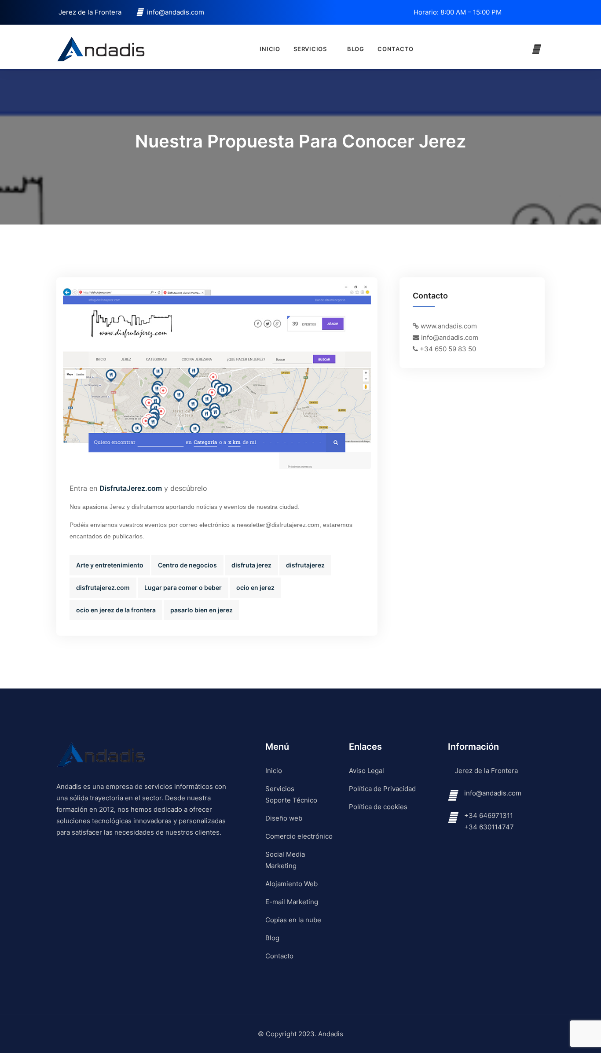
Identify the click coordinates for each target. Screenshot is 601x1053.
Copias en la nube (293, 920)
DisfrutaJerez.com (130, 488)
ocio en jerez (255, 587)
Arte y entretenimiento (109, 565)
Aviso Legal (366, 770)
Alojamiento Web (291, 884)
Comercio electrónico (299, 836)
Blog (355, 48)
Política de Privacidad (382, 788)
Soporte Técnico (291, 800)
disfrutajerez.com (103, 587)
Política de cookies (378, 807)
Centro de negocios (187, 565)
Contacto (395, 48)
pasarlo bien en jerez (201, 610)
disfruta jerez (251, 565)
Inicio (270, 48)
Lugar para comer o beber (183, 587)
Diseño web (283, 818)
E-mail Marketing (291, 902)
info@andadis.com (492, 793)
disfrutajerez (305, 565)
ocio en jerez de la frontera (116, 610)
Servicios (310, 48)
